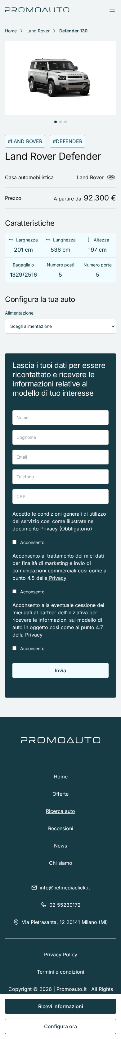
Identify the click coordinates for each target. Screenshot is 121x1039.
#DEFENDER (67, 141)
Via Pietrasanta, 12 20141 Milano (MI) (65, 922)
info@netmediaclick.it (65, 887)
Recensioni (60, 828)
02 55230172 (65, 905)
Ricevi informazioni (60, 1006)
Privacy (49, 529)
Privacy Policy (60, 954)
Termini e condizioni (60, 972)
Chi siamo (60, 863)
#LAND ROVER (25, 141)
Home (61, 776)
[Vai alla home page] (37, 9)
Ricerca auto (60, 811)
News (60, 846)
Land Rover (38, 30)
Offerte (60, 794)
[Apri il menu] (112, 10)
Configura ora (60, 1026)
